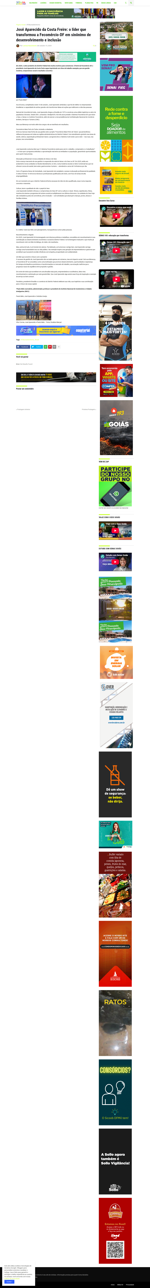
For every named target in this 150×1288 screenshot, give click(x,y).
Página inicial (20, 24)
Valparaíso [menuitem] (33, 3)
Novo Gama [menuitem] (69, 3)
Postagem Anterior (23, 409)
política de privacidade (12, 1279)
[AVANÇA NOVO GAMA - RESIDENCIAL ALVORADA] (116, 38)
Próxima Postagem (88, 409)
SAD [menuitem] (115, 3)
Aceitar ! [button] (9, 1282)
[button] (125, 3)
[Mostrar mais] (59, 347)
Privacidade (130, 1285)
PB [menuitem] (97, 3)
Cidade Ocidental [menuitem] (55, 3)
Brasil (37, 339)
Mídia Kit (120, 1285)
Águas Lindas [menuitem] (106, 3)
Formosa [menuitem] (79, 3)
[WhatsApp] (45, 347)
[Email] (54, 347)
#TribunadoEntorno (33, 24)
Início (113, 1285)
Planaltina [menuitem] (89, 3)
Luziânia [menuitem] (43, 3)
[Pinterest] (50, 347)
